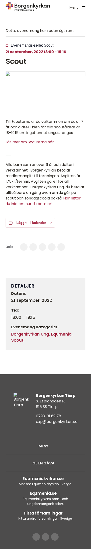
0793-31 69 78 (48, 416)
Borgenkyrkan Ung (30, 334)
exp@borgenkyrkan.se (56, 421)
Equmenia (61, 334)
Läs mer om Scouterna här (30, 142)
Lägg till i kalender (31, 222)
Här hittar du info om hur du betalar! (43, 201)
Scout (17, 340)
